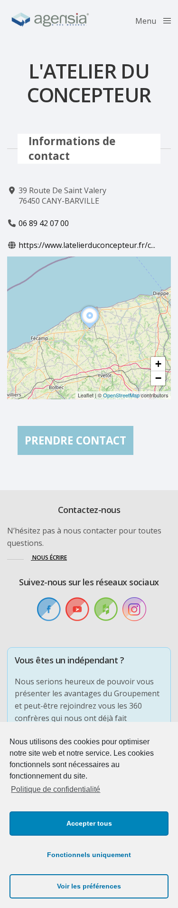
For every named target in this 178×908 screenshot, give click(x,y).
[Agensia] (50, 20)
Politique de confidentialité (55, 789)
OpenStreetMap (121, 395)
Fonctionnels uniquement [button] (89, 855)
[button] (89, 328)
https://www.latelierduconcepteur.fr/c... (87, 245)
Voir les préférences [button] (89, 886)
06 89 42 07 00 (44, 223)
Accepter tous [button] (89, 823)
